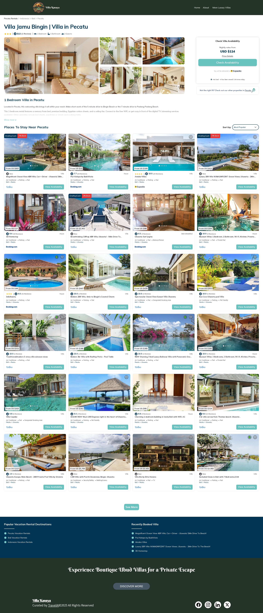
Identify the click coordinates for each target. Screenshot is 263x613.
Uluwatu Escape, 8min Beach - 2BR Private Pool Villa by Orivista (34, 477)
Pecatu (41, 18)
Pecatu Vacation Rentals (19, 533)
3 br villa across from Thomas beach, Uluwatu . (219, 417)
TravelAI (53, 606)
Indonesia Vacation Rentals (20, 542)
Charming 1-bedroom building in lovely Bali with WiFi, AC (160, 417)
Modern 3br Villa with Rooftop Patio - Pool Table (92, 357)
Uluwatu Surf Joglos (143, 237)
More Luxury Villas (221, 7)
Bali (33, 18)
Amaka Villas (140, 176)
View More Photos (15, 90)
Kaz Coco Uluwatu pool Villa (211, 297)
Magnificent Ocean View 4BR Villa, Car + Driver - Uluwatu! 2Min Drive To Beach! (170, 533)
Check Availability (227, 62)
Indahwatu (11, 297)
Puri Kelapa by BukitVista (82, 176)
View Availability (53, 187)
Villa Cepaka (11, 417)
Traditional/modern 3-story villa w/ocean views (27, 357)
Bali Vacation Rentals (17, 537)
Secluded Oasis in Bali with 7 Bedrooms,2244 (219, 477)
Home (197, 7)
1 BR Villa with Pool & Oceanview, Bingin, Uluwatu (92, 477)
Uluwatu (80, 182)
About (206, 7)
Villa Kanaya (41, 600)
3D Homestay (12, 237)
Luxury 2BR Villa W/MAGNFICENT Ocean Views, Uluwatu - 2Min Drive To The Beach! (172, 546)
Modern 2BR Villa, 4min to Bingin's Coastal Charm (93, 297)
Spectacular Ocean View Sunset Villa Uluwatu (155, 297)
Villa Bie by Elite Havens (145, 477)
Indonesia (24, 18)
